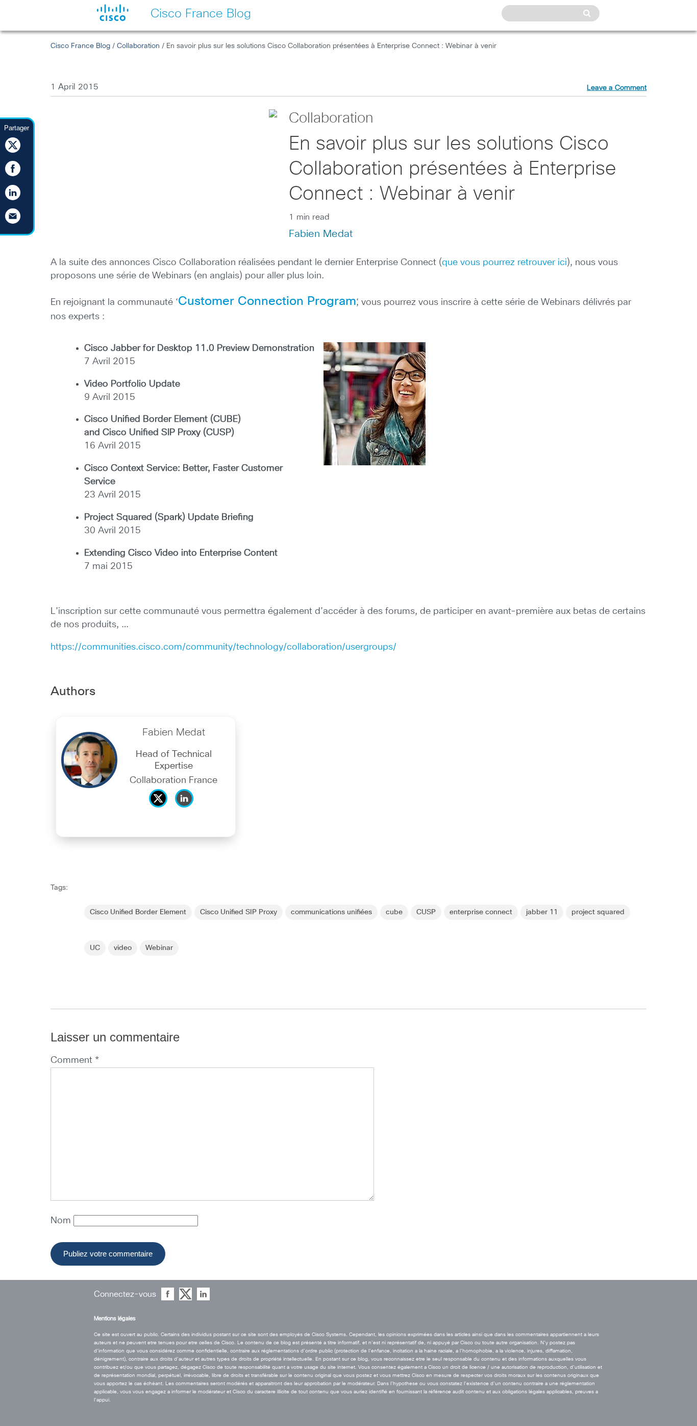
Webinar (159, 948)
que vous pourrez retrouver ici (504, 262)
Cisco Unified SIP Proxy (238, 912)
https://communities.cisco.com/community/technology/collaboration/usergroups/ (223, 647)
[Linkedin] (186, 810)
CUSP (426, 912)
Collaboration (138, 46)
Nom (62, 1220)
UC (95, 948)
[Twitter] (160, 810)
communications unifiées (331, 912)
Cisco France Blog (80, 46)
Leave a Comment (616, 87)
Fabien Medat (321, 234)
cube (394, 912)
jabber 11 (542, 912)
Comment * (75, 1060)
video (123, 948)
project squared (598, 912)
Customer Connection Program (267, 301)
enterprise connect (481, 912)
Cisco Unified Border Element (138, 912)
